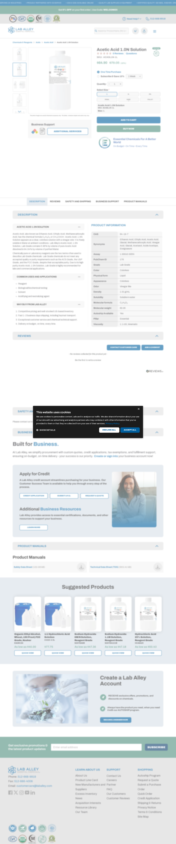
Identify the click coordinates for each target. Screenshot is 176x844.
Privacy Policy (112, 423)
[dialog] (88, 422)
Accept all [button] (130, 430)
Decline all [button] (109, 430)
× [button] (139, 409)
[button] (45, 430)
